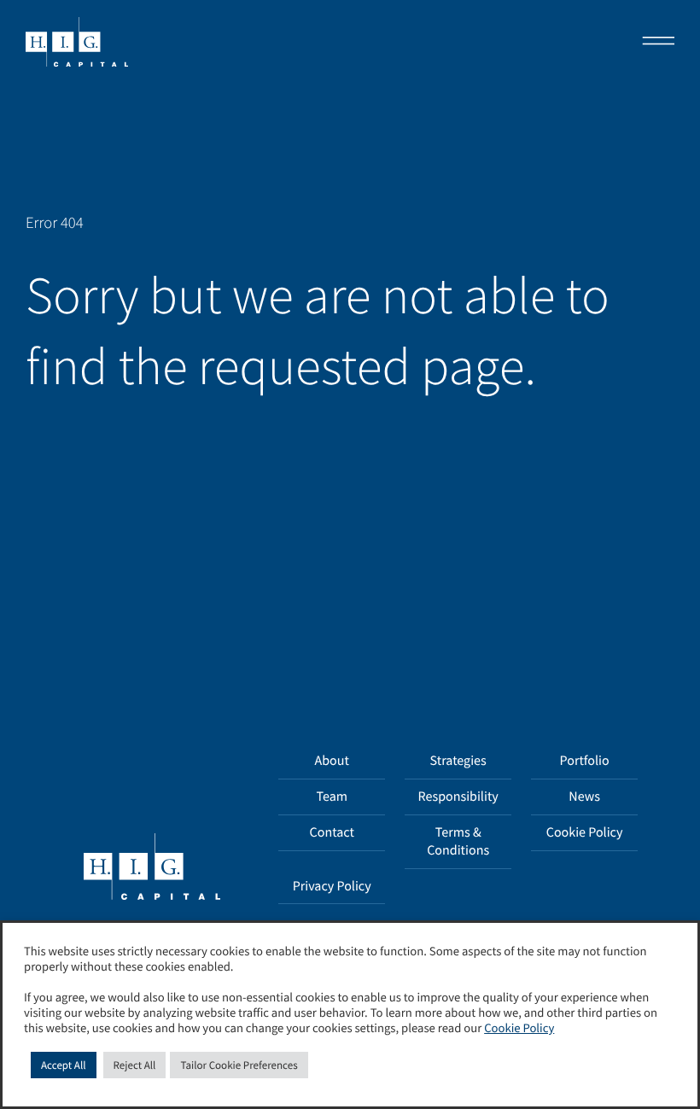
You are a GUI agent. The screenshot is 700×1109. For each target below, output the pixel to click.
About (332, 760)
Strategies (458, 760)
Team (331, 796)
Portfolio (585, 760)
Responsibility (458, 796)
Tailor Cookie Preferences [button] (238, 1065)
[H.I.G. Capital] (77, 42)
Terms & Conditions (458, 841)
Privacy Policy (332, 886)
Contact (332, 832)
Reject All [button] (135, 1065)
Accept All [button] (63, 1065)
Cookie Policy (584, 832)
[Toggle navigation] (653, 42)
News (584, 796)
